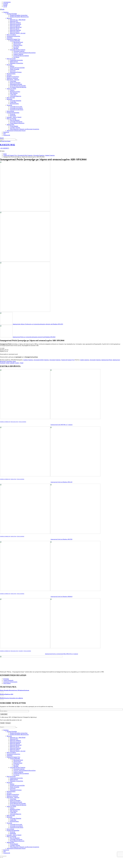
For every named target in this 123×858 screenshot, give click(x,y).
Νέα (4, 133)
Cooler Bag (13, 94)
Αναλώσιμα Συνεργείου (16, 60)
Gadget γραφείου (84, 360)
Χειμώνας (9, 105)
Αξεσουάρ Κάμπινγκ (15, 96)
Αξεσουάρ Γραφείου (18, 51)
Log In (5, 6)
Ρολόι (14, 361)
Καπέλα (12, 66)
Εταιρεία (5, 3)
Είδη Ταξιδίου (14, 93)
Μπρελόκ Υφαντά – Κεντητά (17, 33)
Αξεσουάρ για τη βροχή (16, 108)
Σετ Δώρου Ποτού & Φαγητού (18, 87)
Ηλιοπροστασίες (11, 73)
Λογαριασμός (7, 2)
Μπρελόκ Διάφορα (15, 25)
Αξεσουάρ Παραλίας (15, 100)
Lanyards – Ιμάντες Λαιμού (14, 117)
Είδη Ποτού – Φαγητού (13, 79)
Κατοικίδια (13, 115)
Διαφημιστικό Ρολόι (106, 360)
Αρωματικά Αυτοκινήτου (13, 36)
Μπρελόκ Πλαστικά (15, 30)
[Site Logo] (2, 9)
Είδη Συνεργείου (11, 58)
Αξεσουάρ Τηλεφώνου (16, 121)
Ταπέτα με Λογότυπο (12, 78)
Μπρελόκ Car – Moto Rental (17, 19)
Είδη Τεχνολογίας (11, 118)
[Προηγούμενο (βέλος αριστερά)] (0, 857)
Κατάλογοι (6, 132)
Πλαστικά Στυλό (17, 45)
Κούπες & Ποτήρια (15, 82)
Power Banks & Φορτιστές (17, 123)
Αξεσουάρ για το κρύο (16, 106)
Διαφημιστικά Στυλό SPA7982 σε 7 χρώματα (61, 424)
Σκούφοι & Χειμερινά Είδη (17, 67)
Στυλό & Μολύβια (15, 40)
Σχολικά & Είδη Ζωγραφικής (21, 55)
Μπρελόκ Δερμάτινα (15, 24)
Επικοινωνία (6, 135)
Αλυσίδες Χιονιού (15, 127)
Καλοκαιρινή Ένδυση (16, 72)
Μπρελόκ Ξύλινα (14, 28)
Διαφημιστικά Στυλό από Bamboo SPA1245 (61, 482)
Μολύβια (15, 48)
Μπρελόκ (9, 18)
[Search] (16, 727)
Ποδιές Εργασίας (14, 69)
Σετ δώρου (16, 46)
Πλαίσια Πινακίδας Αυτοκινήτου (18, 15)
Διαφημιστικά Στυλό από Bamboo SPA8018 (61, 596)
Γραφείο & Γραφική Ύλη (13, 39)
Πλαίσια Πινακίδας (12, 13)
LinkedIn (12, 363)
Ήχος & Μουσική (14, 120)
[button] (2, 138)
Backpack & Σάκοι (15, 91)
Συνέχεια (8, 723)
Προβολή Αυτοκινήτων (13, 76)
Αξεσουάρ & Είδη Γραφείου (17, 49)
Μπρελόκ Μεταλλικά (15, 27)
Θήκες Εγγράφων (11, 34)
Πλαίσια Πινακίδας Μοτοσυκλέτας (19, 16)
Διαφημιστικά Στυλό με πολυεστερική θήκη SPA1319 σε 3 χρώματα (61, 653)
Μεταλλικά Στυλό (18, 42)
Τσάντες (12, 90)
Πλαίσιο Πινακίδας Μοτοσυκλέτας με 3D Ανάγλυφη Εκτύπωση (14, 690)
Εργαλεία (12, 114)
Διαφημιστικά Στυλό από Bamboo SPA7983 (61, 539)
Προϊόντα (5, 12)
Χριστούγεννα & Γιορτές (16, 109)
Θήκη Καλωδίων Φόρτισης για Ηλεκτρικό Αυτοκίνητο (24, 129)
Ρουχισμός (9, 64)
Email (21, 363)
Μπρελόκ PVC (14, 21)
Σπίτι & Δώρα (10, 111)
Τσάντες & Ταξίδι (11, 88)
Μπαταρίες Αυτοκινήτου (16, 63)
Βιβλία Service (14, 61)
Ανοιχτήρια (13, 81)
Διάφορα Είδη (10, 124)
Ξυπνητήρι (9, 361)
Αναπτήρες (9, 37)
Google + (17, 363)
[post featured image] (50, 418)
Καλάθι (5, 5)
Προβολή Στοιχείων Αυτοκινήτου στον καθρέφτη (11, 698)
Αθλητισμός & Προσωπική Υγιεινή (16, 130)
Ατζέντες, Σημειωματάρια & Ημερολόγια (24, 52)
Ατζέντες (9, 75)
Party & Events (11, 97)
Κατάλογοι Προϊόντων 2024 (6, 694)
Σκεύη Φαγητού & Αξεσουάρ (18, 85)
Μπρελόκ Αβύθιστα (15, 22)
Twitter (7, 363)
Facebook (2, 363)
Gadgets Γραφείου (18, 54)
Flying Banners (14, 126)
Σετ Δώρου (16, 57)
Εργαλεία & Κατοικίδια (13, 112)
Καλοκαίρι (9, 99)
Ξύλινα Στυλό (17, 43)
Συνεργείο (12, 70)
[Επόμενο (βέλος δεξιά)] (2, 857)
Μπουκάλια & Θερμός (16, 84)
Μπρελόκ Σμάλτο (14, 31)
